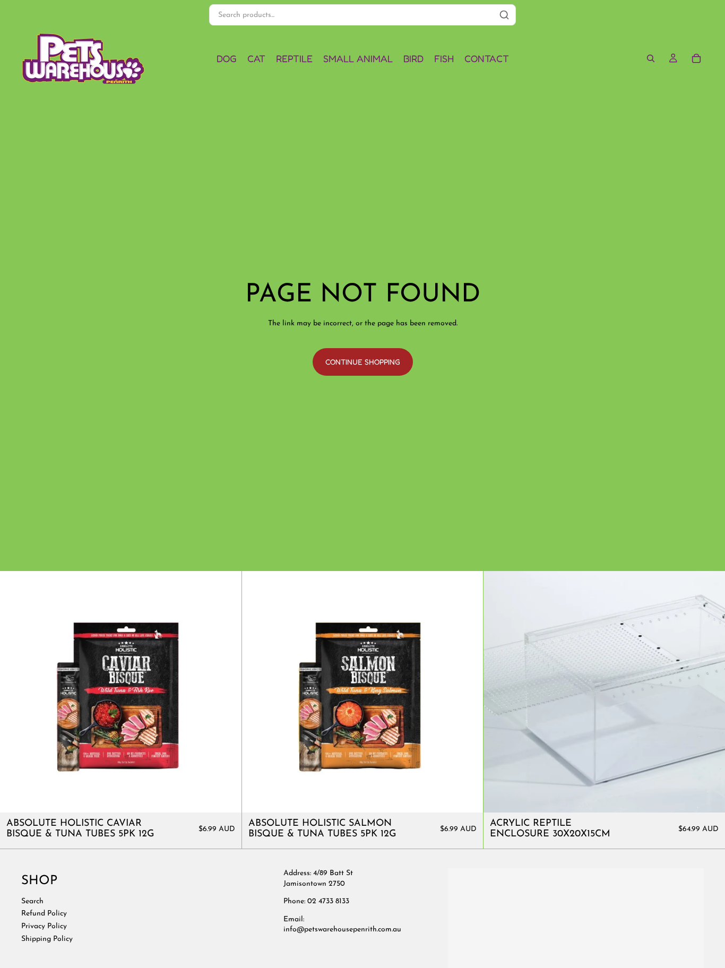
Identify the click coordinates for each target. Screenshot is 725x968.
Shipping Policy (47, 939)
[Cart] (696, 58)
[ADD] (225, 796)
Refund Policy (44, 914)
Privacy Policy (44, 926)
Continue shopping (362, 361)
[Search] (650, 58)
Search (32, 901)
